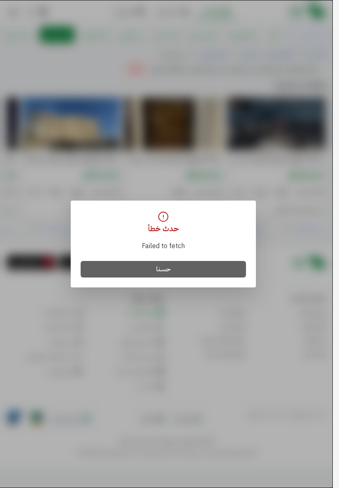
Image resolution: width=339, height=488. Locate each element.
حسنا (163, 269)
